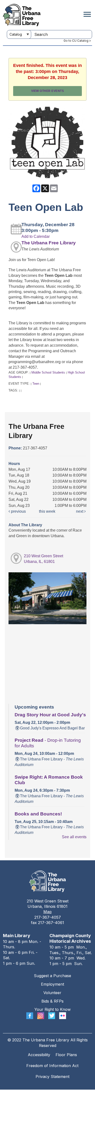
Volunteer (52, 992)
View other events (47, 91)
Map (47, 911)
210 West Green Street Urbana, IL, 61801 (43, 559)
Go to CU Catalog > (77, 40)
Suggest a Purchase (52, 975)
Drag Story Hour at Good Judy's (50, 714)
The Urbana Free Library (48, 242)
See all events (74, 837)
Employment (52, 984)
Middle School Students (48, 372)
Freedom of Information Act (52, 1065)
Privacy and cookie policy (28, 1094)
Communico (77, 1094)
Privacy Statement (52, 1076)
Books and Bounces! (38, 813)
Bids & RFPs (52, 1001)
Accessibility (39, 1054)
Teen (35, 383)
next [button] (80, 511)
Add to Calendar (35, 236)
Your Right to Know (52, 1009)
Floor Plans (66, 1054)
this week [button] (47, 511)
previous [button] (18, 511)
